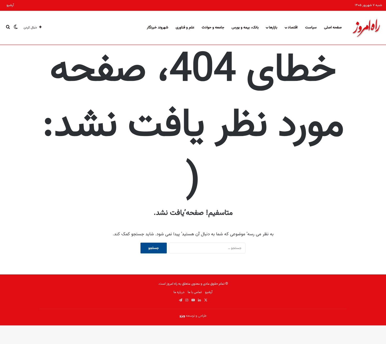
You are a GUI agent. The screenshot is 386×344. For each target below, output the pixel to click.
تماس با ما (195, 292)
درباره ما (179, 292)
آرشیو (10, 5)
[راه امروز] (366, 27)
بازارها (273, 27)
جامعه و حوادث (213, 27)
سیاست (311, 27)
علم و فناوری (185, 27)
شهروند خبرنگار (157, 27)
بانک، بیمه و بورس (245, 27)
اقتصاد (293, 27)
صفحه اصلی (333, 27)
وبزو (182, 316)
